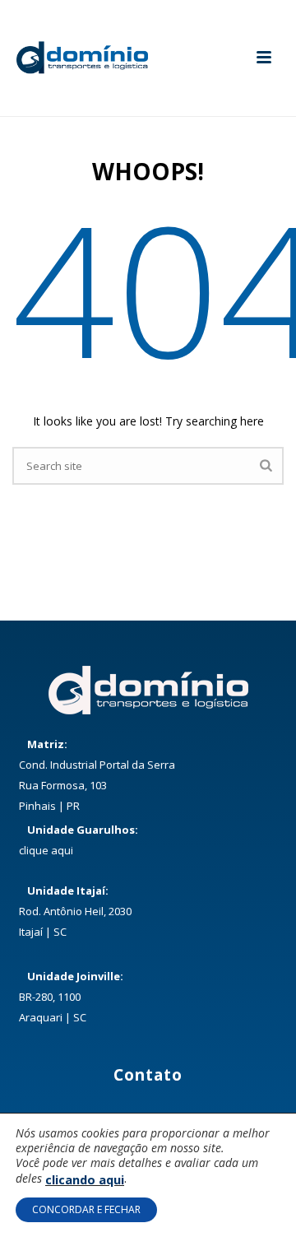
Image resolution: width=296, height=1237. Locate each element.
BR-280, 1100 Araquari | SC (71, 997)
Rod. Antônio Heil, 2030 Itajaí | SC (75, 911)
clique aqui (46, 850)
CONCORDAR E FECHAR (86, 1209)
